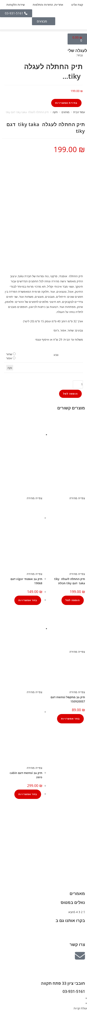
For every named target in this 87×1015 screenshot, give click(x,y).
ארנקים (82, 873)
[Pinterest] (58, 932)
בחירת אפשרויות (66, 103)
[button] (43, 30)
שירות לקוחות (79, 833)
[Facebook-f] (80, 932)
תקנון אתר (81, 838)
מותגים (65, 112)
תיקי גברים (80, 857)
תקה (55, 112)
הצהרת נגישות (78, 843)
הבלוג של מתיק (78, 817)
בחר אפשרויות (27, 600)
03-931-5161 (74, 991)
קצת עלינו (77, 4)
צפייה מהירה (77, 498)
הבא (71, 912)
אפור (9, 358)
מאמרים (77, 893)
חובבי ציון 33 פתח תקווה (63, 983)
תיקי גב (82, 868)
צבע (56, 355)
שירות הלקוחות (15, 4)
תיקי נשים (81, 862)
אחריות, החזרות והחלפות (48, 4)
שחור (9, 354)
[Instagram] (69, 932)
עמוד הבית (79, 112)
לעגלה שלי (77, 50)
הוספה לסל (70, 393)
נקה (9, 368)
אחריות (82, 823)
